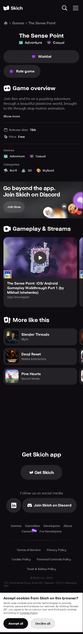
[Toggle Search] (64, 8)
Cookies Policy (28, 613)
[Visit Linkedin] (13, 505)
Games (18, 23)
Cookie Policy (21, 559)
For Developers (50, 531)
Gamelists (32, 526)
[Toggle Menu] (76, 8)
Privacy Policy (56, 550)
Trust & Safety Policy (41, 569)
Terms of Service (29, 550)
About (67, 526)
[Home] (13, 8)
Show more (11, 116)
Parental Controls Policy (54, 559)
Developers (51, 526)
